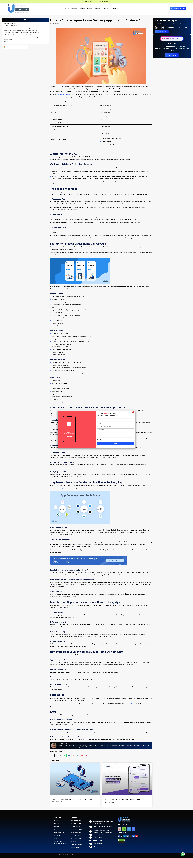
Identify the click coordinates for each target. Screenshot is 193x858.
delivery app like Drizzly (63, 488)
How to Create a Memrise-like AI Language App (122, 799)
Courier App (58, 25)
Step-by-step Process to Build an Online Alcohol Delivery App (22, 32)
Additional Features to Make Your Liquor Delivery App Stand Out (23, 30)
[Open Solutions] (92, 9)
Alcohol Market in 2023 (11, 23)
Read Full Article (57, 804)
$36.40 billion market (141, 157)
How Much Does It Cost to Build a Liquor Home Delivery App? (22, 37)
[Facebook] (119, 836)
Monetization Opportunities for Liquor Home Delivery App (21, 34)
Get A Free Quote (162, 31)
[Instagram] (130, 836)
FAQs (6, 41)
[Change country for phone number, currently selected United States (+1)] (99, 426)
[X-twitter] (122, 836)
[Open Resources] (101, 9)
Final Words (8, 39)
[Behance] (133, 836)
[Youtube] (136, 836)
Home (51, 25)
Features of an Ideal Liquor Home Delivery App (18, 28)
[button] (52, 755)
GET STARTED (116, 443)
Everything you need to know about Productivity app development (72, 800)
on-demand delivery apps (65, 94)
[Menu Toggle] (187, 4)
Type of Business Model (11, 25)
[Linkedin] (124, 836)
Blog (54, 25)
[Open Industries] (77, 9)
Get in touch (131, 704)
